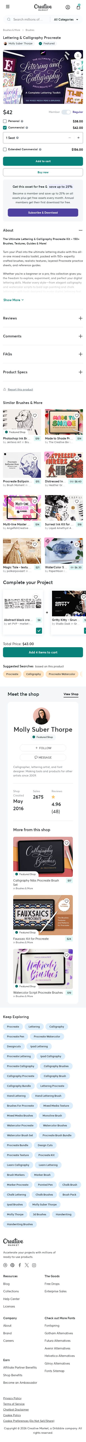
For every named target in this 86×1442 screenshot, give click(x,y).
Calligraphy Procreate (20, 1076)
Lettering (34, 1026)
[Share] (78, 55)
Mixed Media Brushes (20, 1115)
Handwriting (63, 1214)
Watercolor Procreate (20, 1125)
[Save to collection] (78, 73)
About (7, 1325)
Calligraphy (56, 1026)
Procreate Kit (46, 1155)
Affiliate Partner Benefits (20, 1367)
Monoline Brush (52, 1115)
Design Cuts (45, 1145)
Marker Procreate (17, 1184)
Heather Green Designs (63, 485)
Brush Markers (16, 1175)
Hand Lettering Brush (48, 1096)
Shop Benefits (12, 1375)
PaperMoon (56, 571)
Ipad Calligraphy (50, 1056)
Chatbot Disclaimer (16, 1409)
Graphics (79, 623)
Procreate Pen (15, 1036)
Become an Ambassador (20, 1383)
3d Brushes (39, 1214)
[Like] (78, 64)
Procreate (13, 1026)
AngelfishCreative (17, 528)
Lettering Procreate (52, 1086)
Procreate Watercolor (47, 1036)
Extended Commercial (23, 149)
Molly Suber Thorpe (44, 1204)
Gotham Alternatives (59, 1333)
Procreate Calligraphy (20, 1066)
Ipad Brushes (15, 1204)
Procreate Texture (18, 1155)
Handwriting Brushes (20, 1224)
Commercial (16, 127)
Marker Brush (42, 1175)
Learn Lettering (48, 1165)
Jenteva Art (14, 442)
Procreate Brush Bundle (57, 1135)
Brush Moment (16, 485)
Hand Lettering (16, 1096)
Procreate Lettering (19, 1056)
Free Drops (52, 1283)
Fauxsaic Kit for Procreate (31, 938)
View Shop (71, 694)
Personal (14, 121)
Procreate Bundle (17, 1145)
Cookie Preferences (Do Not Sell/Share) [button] (28, 1420)
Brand (7, 1333)
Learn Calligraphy (18, 1165)
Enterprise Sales (56, 1291)
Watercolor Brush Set (20, 1135)
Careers (8, 1341)
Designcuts (14, 1046)
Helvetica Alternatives (60, 1356)
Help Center (11, 1299)
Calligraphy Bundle (19, 1086)
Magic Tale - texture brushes (23, 567)
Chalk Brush (69, 1184)
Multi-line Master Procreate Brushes (28, 524)
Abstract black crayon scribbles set (28, 620)
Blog (6, 1283)
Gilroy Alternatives (57, 1363)
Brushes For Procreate (20, 1105)
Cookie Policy (12, 1415)
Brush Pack (69, 1194)
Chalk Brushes (44, 1194)
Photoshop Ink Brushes (19, 438)
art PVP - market (18, 623)
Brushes (30, 29)
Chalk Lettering (16, 1194)
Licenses (9, 1306)
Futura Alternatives (58, 1341)
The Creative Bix (59, 442)
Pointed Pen (45, 1184)
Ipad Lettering (39, 1046)
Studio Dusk (63, 623)
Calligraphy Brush (55, 1076)
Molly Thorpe (15, 1214)
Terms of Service (14, 1403)
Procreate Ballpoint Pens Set (23, 481)
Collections (11, 1291)
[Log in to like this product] (35, 415)
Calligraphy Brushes (56, 1066)
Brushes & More (11, 29)
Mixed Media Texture (56, 1105)
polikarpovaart (16, 571)
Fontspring (52, 1325)
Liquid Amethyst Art (61, 528)
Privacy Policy (12, 1398)
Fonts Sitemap (54, 1371)
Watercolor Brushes (55, 1125)
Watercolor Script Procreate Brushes (38, 992)
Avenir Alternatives (57, 1348)
